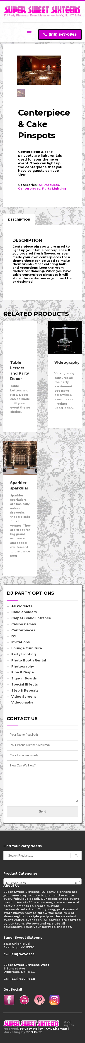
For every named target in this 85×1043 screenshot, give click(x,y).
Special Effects (24, 684)
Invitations (20, 642)
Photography (22, 666)
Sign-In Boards (24, 678)
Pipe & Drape (22, 672)
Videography (22, 702)
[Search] (76, 855)
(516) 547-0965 (22, 954)
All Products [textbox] (41, 883)
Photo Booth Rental (28, 660)
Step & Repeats (25, 690)
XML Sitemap (56, 1028)
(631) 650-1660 (22, 978)
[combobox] (42, 881)
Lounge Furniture (26, 648)
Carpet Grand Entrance (31, 618)
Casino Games (23, 624)
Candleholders (24, 612)
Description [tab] (19, 219)
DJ (13, 636)
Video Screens (23, 697)
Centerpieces (29, 188)
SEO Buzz (34, 1032)
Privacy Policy (31, 1028)
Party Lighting (54, 188)
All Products (49, 185)
